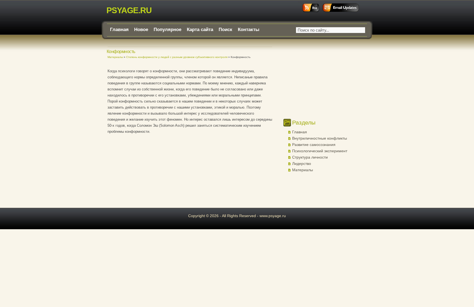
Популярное (167, 29)
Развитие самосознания (313, 144)
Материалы (115, 57)
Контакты (248, 29)
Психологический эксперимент (319, 151)
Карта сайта (200, 29)
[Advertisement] (172, 152)
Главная (119, 29)
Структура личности (310, 157)
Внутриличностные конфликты (319, 138)
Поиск (225, 29)
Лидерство (301, 163)
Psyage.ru (129, 10)
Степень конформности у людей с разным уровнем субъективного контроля (176, 57)
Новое (141, 29)
